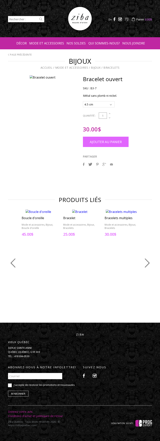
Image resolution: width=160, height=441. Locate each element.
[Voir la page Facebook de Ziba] (115, 19)
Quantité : (89, 115)
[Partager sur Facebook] (83, 164)
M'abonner (18, 393)
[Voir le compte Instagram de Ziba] (120, 19)
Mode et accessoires (46, 43)
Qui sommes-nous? (104, 43)
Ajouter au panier (106, 142)
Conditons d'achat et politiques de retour (35, 416)
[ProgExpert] (143, 423)
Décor (21, 43)
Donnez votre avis (20, 412)
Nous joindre (133, 43)
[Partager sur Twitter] (90, 164)
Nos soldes (76, 43)
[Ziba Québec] (80, 29)
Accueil (46, 67)
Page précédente (20, 54)
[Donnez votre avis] (127, 19)
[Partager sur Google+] (104, 164)
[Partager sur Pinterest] (97, 164)
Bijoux (96, 67)
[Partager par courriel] (111, 164)
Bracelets (111, 67)
